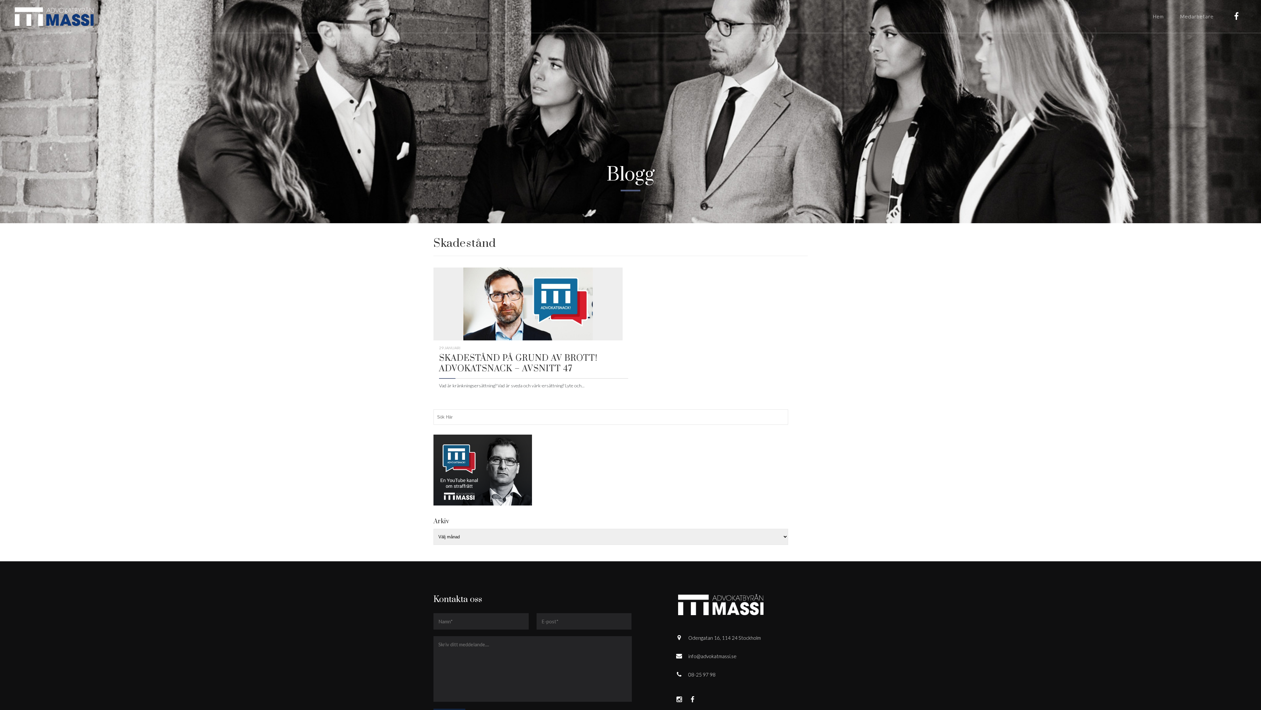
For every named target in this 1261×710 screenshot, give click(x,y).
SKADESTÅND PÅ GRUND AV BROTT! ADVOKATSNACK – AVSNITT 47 (518, 363)
